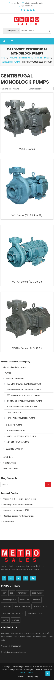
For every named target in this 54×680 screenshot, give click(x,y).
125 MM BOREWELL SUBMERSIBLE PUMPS (24, 389)
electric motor (41, 606)
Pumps (8, 373)
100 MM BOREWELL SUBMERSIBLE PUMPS (24, 384)
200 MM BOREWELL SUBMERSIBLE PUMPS (24, 401)
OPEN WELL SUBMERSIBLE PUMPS (21, 418)
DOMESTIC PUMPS (14, 425)
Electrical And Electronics (14, 367)
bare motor (37, 593)
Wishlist (21, 676)
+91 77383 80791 (14, 646)
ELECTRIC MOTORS (14, 449)
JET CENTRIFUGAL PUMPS (18, 442)
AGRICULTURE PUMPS (15, 378)
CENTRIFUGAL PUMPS (16, 430)
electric (36, 599)
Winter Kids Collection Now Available (19, 499)
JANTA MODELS (14, 412)
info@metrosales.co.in (16, 652)
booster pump (9, 599)
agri (11, 593)
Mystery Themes (26, 672)
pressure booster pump (13, 613)
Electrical (7, 606)
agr (4, 593)
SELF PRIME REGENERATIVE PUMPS (21, 436)
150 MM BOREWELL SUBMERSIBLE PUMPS (24, 395)
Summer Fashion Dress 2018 (16, 510)
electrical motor (22, 606)
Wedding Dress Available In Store (18, 504)
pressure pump (35, 613)
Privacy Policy (33, 676)
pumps (15, 620)
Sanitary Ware (9, 463)
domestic (24, 599)
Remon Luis (8, 521)
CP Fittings (8, 457)
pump (5, 620)
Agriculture (23, 593)
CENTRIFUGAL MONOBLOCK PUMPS (22, 406)
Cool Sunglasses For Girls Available (18, 516)
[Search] (48, 484)
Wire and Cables (10, 468)
